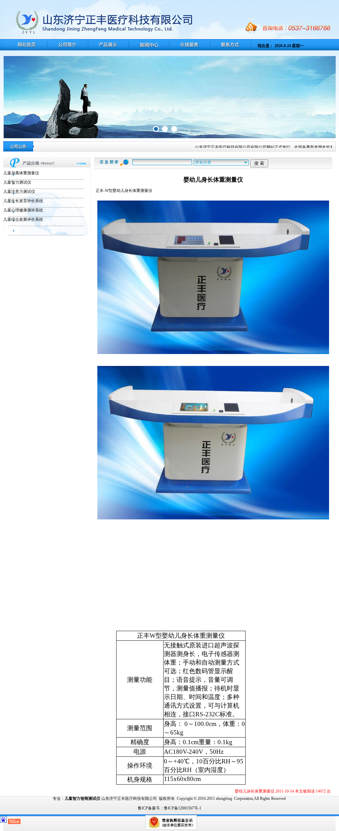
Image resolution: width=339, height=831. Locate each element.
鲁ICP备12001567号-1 (182, 808)
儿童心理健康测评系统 (23, 210)
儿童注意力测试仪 (19, 191)
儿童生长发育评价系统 (23, 201)
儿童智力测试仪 (17, 182)
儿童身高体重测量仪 (21, 173)
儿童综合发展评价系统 (23, 219)
